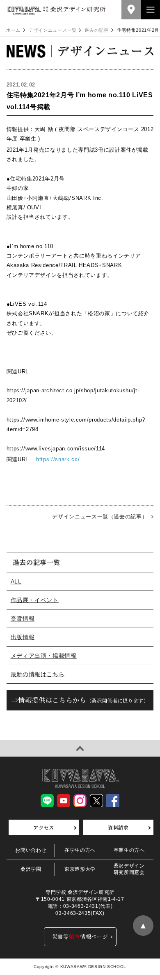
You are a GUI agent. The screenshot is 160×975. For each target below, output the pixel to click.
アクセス (43, 827)
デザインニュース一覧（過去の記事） (99, 516)
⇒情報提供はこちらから (80, 700)
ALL (16, 581)
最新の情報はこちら (38, 674)
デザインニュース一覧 (53, 30)
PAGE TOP (80, 748)
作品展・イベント (35, 600)
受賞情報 (23, 618)
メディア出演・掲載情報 (44, 656)
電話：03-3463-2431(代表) (80, 906)
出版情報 (23, 637)
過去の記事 (96, 30)
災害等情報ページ (80, 936)
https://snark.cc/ (58, 459)
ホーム (13, 30)
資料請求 (118, 827)
